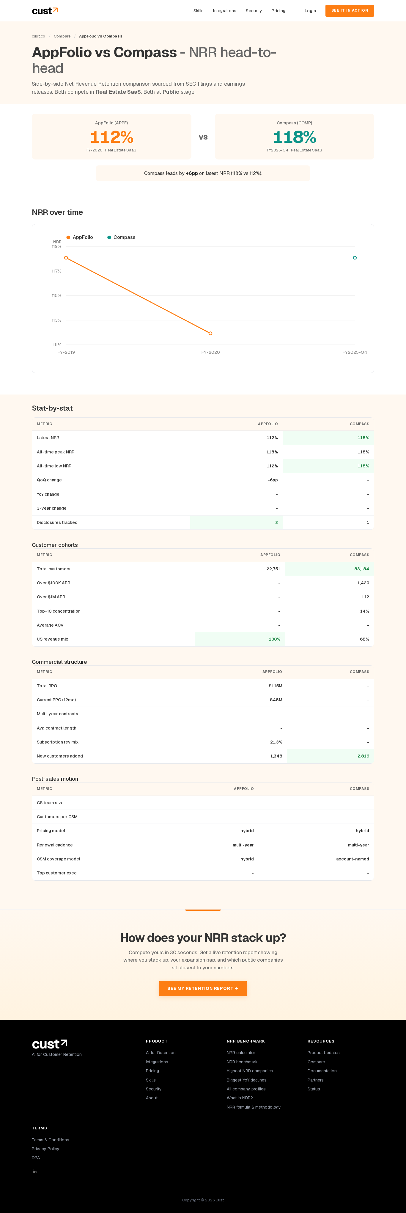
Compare (62, 36)
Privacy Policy (45, 1148)
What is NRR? (240, 1098)
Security (254, 10)
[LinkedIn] (82, 1171)
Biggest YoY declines (247, 1080)
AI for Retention (161, 1052)
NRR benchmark (242, 1062)
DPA (36, 1157)
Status (314, 1089)
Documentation (322, 1070)
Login (310, 10)
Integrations (224, 10)
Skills (198, 10)
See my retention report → (203, 988)
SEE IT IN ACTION (349, 10)
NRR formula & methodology (254, 1107)
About (152, 1098)
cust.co (38, 36)
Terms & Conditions (50, 1139)
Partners (316, 1080)
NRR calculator (241, 1052)
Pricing (278, 10)
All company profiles (246, 1089)
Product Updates (324, 1052)
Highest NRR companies (250, 1070)
